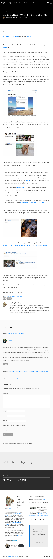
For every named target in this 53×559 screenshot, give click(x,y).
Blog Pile (5, 12)
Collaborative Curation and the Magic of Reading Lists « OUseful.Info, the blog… (28, 371)
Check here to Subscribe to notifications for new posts (18, 443)
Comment (6, 393)
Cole (10, 340)
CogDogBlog (6, 2)
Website (5, 420)
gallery (9, 298)
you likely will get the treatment (13, 523)
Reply (5, 364)
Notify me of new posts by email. (12, 430)
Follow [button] (21, 545)
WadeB (28, 36)
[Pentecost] (3, 33)
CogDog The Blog (15, 303)
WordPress (43, 498)
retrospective (20, 188)
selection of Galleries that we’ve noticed (32, 203)
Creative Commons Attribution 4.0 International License (38, 514)
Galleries (5, 47)
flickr (4, 298)
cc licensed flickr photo (11, 36)
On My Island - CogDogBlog (15, 378)
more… (11, 508)
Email (4, 416)
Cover (16, 556)
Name (5, 411)
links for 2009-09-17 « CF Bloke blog (17, 333)
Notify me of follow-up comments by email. (15, 425)
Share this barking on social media (13, 296)
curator (27, 180)
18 (21, 175)
